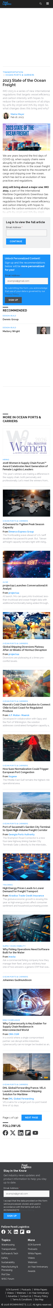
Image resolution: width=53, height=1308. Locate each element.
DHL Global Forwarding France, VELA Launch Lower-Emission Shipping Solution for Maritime (24, 1091)
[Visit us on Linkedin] (20, 1132)
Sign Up (13, 300)
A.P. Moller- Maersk (19, 715)
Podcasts (26, 1289)
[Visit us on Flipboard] (28, 1132)
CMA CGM (14, 1034)
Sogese (13, 776)
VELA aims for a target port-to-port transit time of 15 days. (25, 1104)
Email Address (14, 227)
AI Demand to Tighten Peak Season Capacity (23, 526)
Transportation (13, 72)
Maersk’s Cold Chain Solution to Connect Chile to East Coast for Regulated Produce (26, 707)
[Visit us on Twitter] (13, 1132)
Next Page (31, 1117)
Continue (16, 241)
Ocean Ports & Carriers (19, 75)
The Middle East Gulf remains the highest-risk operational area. (26, 781)
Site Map (39, 1299)
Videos (10, 1293)
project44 (14, 593)
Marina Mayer (17, 114)
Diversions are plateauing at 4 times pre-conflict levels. (24, 659)
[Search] (40, 3)
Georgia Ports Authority (22, 834)
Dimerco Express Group (21, 531)
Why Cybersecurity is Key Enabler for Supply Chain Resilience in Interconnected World (25, 1026)
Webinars (21, 1293)
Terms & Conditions (22, 1299)
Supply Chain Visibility (14, 946)
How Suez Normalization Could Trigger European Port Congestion (26, 770)
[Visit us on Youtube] (35, 1132)
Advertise (12, 1296)
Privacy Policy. (12, 294)
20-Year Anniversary (39, 1293)
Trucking (8, 885)
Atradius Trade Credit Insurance (26, 895)
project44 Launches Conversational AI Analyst (25, 587)
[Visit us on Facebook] (5, 1132)
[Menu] (47, 3)
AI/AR (5, 582)
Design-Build (9, 316)
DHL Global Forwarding (21, 1098)
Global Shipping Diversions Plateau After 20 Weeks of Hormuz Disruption (25, 648)
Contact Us (25, 1296)
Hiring (6, 460)
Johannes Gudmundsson (17, 980)
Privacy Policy (27, 1210)
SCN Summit (12, 1289)
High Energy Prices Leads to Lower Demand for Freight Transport (23, 890)
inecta (12, 956)
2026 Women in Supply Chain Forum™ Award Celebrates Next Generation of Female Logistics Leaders (25, 466)
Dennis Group (11, 319)
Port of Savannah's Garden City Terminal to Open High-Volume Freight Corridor (26, 828)
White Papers (40, 1289)
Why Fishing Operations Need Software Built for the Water (26, 951)
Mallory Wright (11, 331)
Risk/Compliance (11, 1020)
